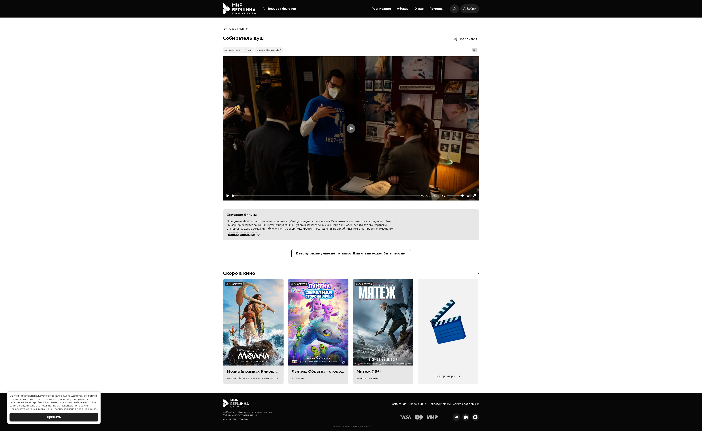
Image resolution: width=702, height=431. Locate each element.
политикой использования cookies (76, 408)
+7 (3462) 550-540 (238, 419)
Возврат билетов (282, 8)
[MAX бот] (475, 417)
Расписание (381, 8)
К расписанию (238, 28)
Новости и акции (439, 404)
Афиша (403, 8)
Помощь (436, 8)
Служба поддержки (466, 404)
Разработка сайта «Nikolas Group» (351, 426)
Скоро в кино (417, 404)
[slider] (326, 195)
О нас (419, 8)
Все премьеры (445, 376)
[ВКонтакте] (456, 417)
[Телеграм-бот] (465, 417)
